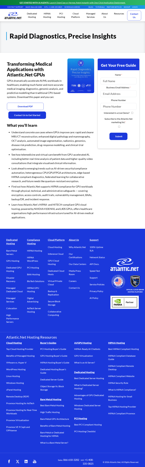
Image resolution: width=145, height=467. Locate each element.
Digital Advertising (32, 300)
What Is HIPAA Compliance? (122, 389)
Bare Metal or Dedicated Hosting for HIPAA (52, 434)
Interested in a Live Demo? (116, 112)
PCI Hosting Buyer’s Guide (53, 349)
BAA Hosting (33, 274)
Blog (91, 7)
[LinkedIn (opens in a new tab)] (26, 461)
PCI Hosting (33, 267)
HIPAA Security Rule (118, 383)
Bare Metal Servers (11, 252)
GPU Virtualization (83, 355)
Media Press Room (75, 272)
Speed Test (95, 270)
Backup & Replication (53, 293)
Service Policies (97, 284)
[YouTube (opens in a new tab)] (34, 461)
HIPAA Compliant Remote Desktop (121, 368)
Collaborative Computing (54, 313)
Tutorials (100, 7)
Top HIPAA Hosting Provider (122, 406)
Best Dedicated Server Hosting (89, 378)
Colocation (11, 308)
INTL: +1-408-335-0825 (53, 7)
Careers (72, 281)
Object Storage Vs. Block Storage (52, 388)
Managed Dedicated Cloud (14, 290)
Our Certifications (75, 256)
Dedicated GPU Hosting (14, 269)
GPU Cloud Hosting (53, 262)
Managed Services (10, 300)
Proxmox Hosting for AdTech (20, 403)
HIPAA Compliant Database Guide (122, 357)
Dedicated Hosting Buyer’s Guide (53, 371)
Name (118, 74)
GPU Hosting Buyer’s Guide (53, 355)
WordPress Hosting (15, 369)
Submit (118, 136)
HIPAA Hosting (34, 250)
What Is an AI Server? (84, 362)
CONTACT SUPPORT (15, 7)
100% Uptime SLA (96, 249)
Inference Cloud (55, 254)
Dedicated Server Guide (51, 379)
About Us (74, 239)
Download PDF (25, 106)
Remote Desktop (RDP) (17, 396)
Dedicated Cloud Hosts (56, 272)
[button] (32, 15)
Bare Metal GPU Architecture (54, 419)
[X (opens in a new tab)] (17, 461)
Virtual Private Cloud (55, 283)
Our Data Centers (77, 264)
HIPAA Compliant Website (121, 376)
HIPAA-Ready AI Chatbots (87, 349)
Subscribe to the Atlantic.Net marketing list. (119, 120)
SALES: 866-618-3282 (33, 7)
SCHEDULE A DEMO (72, 7)
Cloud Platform (56, 239)
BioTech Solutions (35, 281)
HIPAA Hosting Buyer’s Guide (54, 362)
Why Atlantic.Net (77, 247)
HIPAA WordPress (32, 259)
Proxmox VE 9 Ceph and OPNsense (18, 429)
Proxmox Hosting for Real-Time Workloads (21, 412)
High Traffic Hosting (50, 412)
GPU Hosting (12, 260)
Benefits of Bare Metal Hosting (55, 425)
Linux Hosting (13, 376)
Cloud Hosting (55, 247)
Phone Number (118, 100)
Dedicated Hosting (12, 241)
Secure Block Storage (54, 303)
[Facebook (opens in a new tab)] (9, 461)
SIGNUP (127, 7)
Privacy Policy (96, 291)
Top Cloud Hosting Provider (19, 349)
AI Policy (94, 298)
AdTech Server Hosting (34, 310)
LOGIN (135, 7)
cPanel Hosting (13, 389)
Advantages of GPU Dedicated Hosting (89, 397)
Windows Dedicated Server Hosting (87, 407)
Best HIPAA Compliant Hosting (123, 349)
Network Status (97, 257)
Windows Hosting (15, 383)
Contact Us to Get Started (27, 115)
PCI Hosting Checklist (85, 431)
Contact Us (134, 15)
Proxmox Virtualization (17, 420)
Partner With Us (114, 7)
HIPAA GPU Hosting (33, 290)
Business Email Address (118, 87)
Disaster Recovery (10, 279)
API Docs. (94, 264)
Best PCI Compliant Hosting (88, 424)
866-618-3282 (71, 459)
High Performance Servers (12, 318)
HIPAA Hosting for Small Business (120, 398)
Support (94, 239)
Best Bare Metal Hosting (52, 405)
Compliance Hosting (33, 241)
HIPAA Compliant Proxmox (121, 413)
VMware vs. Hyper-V (16, 362)
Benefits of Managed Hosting (20, 355)
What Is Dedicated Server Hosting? (86, 387)
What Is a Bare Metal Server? (54, 442)
